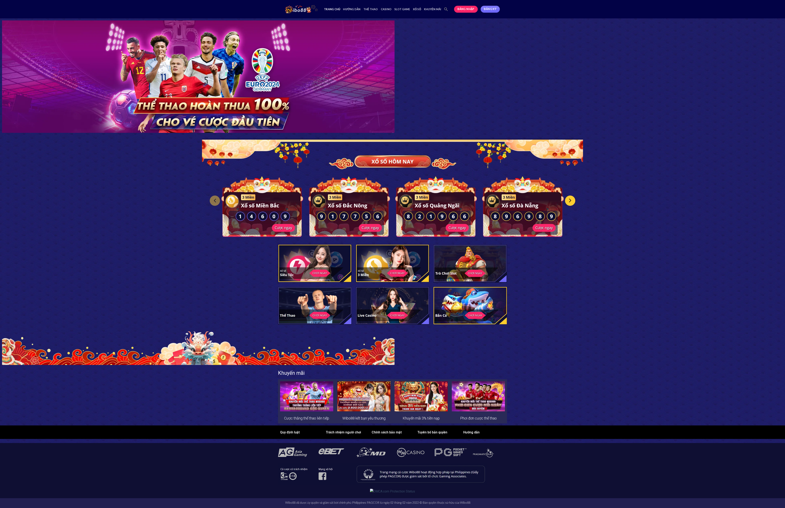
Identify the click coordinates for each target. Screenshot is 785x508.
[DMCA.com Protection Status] (392, 491)
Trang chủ (332, 9)
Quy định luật (290, 432)
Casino (386, 9)
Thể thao (370, 9)
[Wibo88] (301, 9)
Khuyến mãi (432, 9)
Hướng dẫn (351, 9)
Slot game (402, 9)
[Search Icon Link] (446, 9)
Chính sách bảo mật (387, 432)
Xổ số (417, 9)
